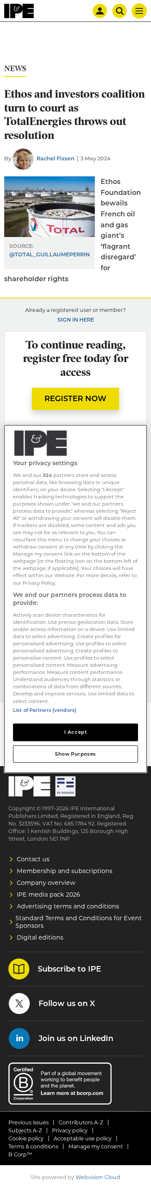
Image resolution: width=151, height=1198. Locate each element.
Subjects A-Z (25, 1130)
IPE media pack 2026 (48, 894)
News (15, 68)
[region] (75, 599)
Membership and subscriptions (64, 871)
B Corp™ (20, 1154)
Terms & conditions (33, 1146)
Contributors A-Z (81, 1122)
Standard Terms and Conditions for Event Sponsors (79, 921)
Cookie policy (26, 1138)
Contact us (33, 859)
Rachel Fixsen (55, 158)
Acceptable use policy (83, 1138)
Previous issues (28, 1122)
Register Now (75, 398)
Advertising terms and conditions (68, 906)
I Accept (75, 732)
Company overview (46, 883)
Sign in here (75, 320)
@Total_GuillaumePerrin (49, 254)
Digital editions (40, 937)
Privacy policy (70, 1130)
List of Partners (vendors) (44, 710)
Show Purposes (75, 753)
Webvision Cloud (98, 1177)
